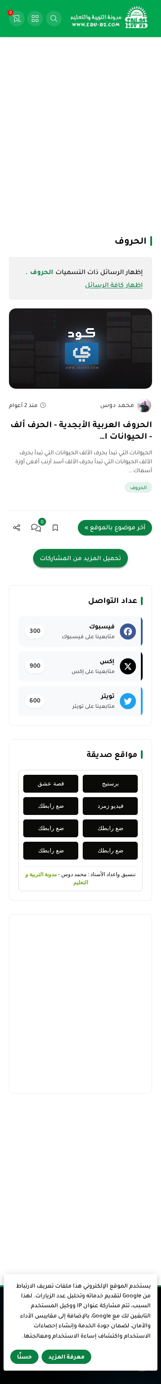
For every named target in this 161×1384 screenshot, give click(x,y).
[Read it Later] (55, 528)
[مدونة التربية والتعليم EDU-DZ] (109, 18)
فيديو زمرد (110, 805)
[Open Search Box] (54, 18)
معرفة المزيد (66, 1357)
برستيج (110, 783)
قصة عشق (51, 783)
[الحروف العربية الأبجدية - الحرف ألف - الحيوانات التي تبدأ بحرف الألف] (80, 348)
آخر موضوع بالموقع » (115, 527)
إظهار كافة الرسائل (114, 284)
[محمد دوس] (144, 405)
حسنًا (24, 1357)
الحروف (138, 487)
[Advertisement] (80, 135)
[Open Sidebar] (35, 18)
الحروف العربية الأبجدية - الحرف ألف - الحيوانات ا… (81, 430)
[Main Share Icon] (17, 528)
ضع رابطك (51, 805)
